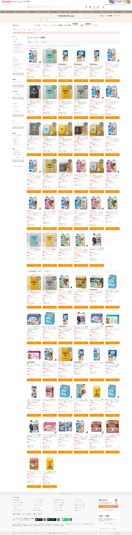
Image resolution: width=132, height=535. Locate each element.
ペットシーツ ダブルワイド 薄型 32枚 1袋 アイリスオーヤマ (97, 400)
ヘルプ (129, 4)
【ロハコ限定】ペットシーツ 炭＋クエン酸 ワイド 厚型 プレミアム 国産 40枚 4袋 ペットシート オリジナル (65, 176)
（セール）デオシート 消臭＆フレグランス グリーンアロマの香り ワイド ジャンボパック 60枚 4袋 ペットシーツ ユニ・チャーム (65, 293)
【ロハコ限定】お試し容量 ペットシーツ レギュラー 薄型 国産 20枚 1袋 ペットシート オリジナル (49, 249)
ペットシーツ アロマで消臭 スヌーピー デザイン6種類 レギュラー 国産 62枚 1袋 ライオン (34, 328)
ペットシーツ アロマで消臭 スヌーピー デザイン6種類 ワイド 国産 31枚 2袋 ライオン (49, 436)
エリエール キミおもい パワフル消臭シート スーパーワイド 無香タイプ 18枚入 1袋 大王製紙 (81, 67)
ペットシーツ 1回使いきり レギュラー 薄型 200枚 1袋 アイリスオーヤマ (49, 473)
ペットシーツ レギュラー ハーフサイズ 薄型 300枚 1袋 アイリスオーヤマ (81, 291)
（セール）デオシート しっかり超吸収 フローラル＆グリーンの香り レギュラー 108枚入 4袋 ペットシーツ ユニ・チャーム (81, 438)
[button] (36, 42)
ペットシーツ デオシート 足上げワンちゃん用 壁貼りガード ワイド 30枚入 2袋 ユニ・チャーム (97, 436)
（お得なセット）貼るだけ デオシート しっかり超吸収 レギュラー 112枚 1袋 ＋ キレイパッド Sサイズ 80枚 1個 (65, 436)
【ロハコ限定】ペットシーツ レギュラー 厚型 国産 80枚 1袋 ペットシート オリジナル (81, 103)
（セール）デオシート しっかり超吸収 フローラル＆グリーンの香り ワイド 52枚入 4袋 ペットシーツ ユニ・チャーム (49, 365)
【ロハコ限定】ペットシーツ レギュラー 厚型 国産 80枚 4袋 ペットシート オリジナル (96, 177)
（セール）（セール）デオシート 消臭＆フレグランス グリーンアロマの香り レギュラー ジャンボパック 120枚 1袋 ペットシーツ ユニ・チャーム (65, 249)
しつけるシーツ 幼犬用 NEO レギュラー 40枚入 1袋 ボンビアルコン (49, 401)
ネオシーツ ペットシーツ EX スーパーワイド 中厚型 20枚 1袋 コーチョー (81, 401)
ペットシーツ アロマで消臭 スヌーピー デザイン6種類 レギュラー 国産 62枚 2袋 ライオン (97, 328)
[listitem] (66, 32)
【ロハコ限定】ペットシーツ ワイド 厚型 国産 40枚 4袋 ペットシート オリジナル (96, 140)
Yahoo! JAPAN (108, 4)
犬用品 (29, 29)
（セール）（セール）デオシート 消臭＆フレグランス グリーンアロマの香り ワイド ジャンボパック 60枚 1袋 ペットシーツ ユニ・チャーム (112, 213)
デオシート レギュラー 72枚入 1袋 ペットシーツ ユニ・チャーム (97, 363)
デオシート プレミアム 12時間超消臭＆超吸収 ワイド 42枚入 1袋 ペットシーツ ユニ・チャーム (97, 249)
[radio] (12, 150)
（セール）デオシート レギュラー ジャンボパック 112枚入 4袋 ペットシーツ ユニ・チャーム (34, 66)
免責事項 (54, 533)
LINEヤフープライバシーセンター (40, 533)
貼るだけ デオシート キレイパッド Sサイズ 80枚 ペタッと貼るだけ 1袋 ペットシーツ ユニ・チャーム (112, 291)
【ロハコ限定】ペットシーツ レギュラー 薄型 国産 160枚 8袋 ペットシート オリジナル (65, 365)
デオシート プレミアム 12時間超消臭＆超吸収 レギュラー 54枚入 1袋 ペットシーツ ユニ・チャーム (34, 436)
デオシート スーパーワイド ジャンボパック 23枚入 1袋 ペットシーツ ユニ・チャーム (81, 214)
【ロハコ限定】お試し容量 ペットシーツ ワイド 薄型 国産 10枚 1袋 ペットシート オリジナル (34, 249)
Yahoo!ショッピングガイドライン (63, 533)
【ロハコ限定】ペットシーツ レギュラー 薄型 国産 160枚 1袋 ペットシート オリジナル (65, 103)
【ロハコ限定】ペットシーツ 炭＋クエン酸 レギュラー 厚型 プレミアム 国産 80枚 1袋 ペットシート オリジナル (34, 102)
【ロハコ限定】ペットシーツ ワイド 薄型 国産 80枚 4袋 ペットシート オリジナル (49, 140)
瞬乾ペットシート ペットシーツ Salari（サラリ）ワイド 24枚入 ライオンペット (34, 365)
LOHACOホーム (15, 29)
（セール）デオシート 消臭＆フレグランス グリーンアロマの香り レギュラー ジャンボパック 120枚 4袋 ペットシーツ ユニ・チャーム (81, 251)
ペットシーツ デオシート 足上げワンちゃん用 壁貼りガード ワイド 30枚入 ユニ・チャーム (112, 436)
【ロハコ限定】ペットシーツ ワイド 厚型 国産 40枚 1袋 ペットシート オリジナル (49, 177)
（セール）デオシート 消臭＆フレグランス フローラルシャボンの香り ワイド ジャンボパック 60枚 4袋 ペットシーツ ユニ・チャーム (112, 177)
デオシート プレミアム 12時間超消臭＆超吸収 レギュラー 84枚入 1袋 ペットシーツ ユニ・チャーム (81, 328)
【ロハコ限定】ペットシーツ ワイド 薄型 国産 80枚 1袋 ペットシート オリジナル (49, 66)
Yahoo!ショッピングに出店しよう (120, 4)
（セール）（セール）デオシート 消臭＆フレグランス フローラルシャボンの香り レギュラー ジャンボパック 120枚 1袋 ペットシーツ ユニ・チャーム (81, 176)
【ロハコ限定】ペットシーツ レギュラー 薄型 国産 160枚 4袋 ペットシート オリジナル (65, 140)
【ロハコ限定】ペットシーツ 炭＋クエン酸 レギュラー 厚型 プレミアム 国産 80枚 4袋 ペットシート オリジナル (81, 139)
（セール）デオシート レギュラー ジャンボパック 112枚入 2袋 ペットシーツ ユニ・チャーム (34, 177)
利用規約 (49, 533)
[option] (18, 60)
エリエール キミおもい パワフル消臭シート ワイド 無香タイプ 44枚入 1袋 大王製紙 (65, 67)
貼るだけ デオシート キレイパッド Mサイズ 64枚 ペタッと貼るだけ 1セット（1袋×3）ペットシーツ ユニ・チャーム (65, 401)
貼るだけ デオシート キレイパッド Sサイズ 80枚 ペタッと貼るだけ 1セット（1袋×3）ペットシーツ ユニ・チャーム (112, 401)
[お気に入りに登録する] (40, 77)
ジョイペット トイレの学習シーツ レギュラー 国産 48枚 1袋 (96, 292)
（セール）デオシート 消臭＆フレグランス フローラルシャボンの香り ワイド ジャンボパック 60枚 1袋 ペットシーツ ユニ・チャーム (49, 213)
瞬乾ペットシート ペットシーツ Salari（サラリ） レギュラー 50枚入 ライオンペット (112, 329)
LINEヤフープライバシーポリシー (27, 533)
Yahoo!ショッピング (16, 533)
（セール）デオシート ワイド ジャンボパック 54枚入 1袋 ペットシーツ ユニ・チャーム (65, 214)
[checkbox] (12, 135)
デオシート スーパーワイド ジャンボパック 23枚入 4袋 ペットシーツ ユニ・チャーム (112, 103)
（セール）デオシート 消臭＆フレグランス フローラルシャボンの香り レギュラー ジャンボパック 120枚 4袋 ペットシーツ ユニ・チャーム (97, 214)
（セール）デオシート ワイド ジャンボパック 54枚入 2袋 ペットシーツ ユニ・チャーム (34, 214)
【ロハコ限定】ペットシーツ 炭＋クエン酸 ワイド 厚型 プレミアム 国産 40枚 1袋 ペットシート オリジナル (34, 138)
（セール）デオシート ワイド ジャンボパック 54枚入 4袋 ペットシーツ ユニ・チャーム (97, 103)
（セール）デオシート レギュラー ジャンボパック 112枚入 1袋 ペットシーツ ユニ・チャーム (112, 140)
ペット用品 (23, 29)
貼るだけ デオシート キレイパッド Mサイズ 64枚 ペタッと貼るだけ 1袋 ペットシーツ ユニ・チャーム (49, 328)
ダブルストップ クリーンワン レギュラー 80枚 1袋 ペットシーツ (34, 472)
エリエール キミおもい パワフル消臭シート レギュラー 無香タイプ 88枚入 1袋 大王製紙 (97, 67)
